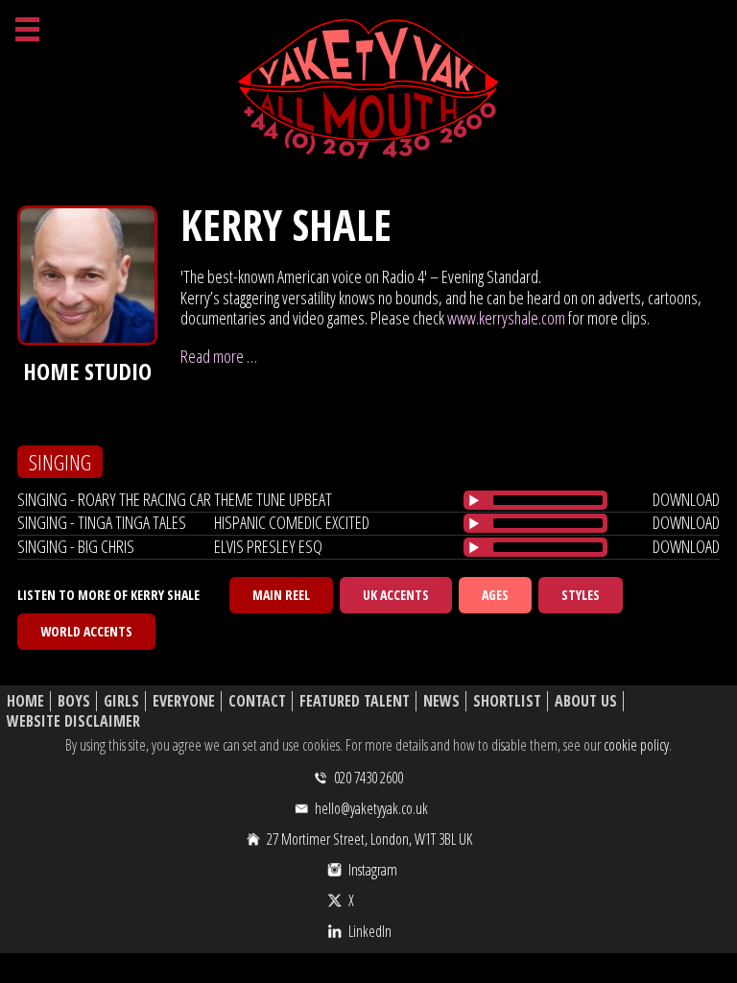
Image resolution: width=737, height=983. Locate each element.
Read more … (218, 356)
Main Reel (281, 595)
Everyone (184, 701)
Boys (74, 701)
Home (25, 701)
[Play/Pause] (474, 500)
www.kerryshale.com (506, 317)
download (686, 499)
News (441, 701)
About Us (586, 701)
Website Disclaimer (73, 721)
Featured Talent (354, 701)
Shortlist (507, 701)
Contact (257, 701)
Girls (121, 701)
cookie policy (636, 744)
